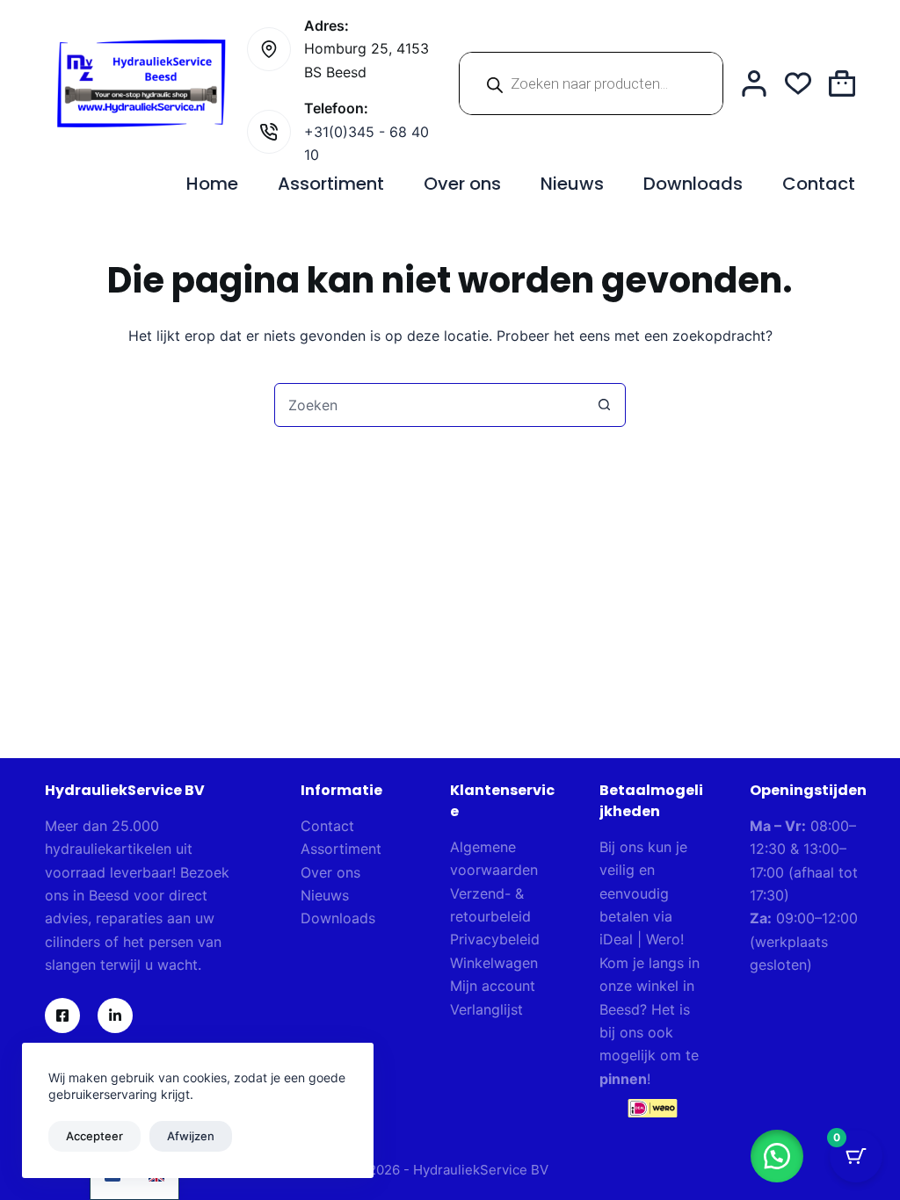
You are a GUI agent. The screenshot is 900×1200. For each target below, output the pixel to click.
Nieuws (572, 183)
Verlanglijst (486, 1009)
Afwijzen (190, 1136)
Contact (818, 183)
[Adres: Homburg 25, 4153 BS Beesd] (269, 49)
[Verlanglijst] (798, 83)
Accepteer (94, 1136)
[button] (777, 1156)
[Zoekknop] (604, 405)
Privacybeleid (495, 939)
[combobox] (429, 405)
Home (212, 183)
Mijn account (492, 985)
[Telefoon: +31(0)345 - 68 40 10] (269, 132)
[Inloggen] (754, 83)
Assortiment (331, 183)
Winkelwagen (494, 963)
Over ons (462, 183)
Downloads (693, 183)
